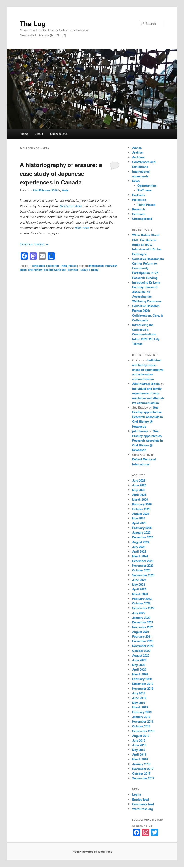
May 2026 (138, 490)
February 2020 (142, 679)
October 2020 (141, 651)
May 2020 (138, 665)
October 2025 (141, 509)
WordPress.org (142, 809)
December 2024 (142, 537)
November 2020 (142, 646)
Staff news (144, 190)
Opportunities (146, 185)
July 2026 (138, 480)
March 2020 (140, 674)
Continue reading (34, 244)
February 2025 (142, 528)
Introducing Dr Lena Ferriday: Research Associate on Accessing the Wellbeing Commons (146, 291)
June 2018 (139, 745)
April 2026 (139, 494)
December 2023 (142, 561)
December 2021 (142, 622)
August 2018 (140, 735)
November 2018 (142, 721)
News (136, 181)
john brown (140, 431)
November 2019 (142, 688)
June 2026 (139, 485)
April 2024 (139, 551)
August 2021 (140, 632)
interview (111, 266)
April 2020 (139, 669)
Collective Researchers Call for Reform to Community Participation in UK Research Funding (148, 268)
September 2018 (143, 731)
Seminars (138, 214)
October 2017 (141, 773)
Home (24, 133)
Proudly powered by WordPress (92, 852)
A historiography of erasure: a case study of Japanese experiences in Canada (61, 173)
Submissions (58, 133)
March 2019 (140, 707)
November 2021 (142, 627)
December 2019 (142, 683)
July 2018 (138, 740)
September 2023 (143, 575)
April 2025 (139, 523)
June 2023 (139, 580)
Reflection (38, 266)
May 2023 (138, 584)
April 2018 (139, 754)
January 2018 (141, 764)
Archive (137, 152)
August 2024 (140, 542)
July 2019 (138, 693)
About (39, 133)
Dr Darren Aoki (71, 206)
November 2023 (142, 565)
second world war (55, 270)
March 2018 (140, 759)
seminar (73, 270)
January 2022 (141, 617)
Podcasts (138, 195)
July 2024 (138, 547)
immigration (96, 266)
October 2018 (141, 726)
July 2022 (138, 613)
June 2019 (139, 698)
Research (52, 266)
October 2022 (141, 603)
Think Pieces (68, 266)
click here (82, 227)
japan (23, 270)
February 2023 (142, 598)
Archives (138, 157)
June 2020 (139, 660)
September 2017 (143, 778)
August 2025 (140, 513)
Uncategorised (142, 218)
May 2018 (138, 750)
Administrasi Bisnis (146, 384)
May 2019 (138, 702)
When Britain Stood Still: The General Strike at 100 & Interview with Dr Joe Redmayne (146, 244)
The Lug (33, 23)
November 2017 (142, 769)
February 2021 (142, 636)
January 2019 (141, 716)
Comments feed (143, 804)
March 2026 (140, 499)
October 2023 (141, 570)
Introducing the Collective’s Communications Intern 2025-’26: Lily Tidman (145, 334)
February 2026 (142, 504)
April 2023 (139, 589)
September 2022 (143, 608)
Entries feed (140, 799)
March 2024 (140, 556)
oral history (35, 270)
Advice (137, 148)
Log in (136, 794)
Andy (65, 190)
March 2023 (140, 594)
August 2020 (140, 655)
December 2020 (142, 641)
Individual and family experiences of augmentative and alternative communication (147, 369)
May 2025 (138, 518)
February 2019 (142, 712)
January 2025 (141, 532)
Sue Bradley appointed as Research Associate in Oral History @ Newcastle (147, 416)
